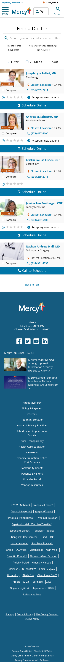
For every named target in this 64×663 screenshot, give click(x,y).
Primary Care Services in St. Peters (32, 660)
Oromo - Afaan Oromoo (43, 556)
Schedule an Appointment (32, 431)
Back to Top (32, 284)
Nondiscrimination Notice (32, 458)
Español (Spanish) (19, 530)
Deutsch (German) (21, 511)
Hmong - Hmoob (41, 562)
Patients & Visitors (32, 473)
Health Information (32, 419)
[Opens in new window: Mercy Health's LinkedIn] (45, 341)
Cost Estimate (32, 462)
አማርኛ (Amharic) (20, 505)
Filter (14, 62)
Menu (5, 13)
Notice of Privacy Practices (32, 425)
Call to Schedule (34, 270)
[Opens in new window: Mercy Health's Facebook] (19, 341)
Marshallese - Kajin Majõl (44, 549)
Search (58, 14)
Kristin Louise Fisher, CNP (43, 160)
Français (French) (43, 505)
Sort (55, 62)
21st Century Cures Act (47, 614)
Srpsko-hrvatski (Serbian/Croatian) (32, 524)
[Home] (21, 11)
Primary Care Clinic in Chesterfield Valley (32, 651)
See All (30, 352)
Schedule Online (34, 105)
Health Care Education (32, 446)
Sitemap (10, 614)
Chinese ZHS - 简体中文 (22, 568)
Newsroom (32, 452)
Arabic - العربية (21, 581)
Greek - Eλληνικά (16, 549)
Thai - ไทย (28, 575)
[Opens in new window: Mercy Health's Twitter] (28, 341)
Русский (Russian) (47, 517)
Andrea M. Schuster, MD (42, 116)
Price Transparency (32, 441)
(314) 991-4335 (39, 263)
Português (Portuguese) (20, 517)
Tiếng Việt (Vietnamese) (24, 536)
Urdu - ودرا (13, 575)
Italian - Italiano (32, 594)
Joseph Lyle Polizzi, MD (41, 73)
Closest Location (41, 84)
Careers (32, 414)
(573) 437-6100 (39, 133)
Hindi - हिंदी (47, 536)
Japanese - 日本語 (43, 588)
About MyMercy (32, 402)
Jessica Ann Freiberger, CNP (44, 203)
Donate (32, 435)
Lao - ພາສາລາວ (19, 543)
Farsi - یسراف (47, 568)
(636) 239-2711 (39, 90)
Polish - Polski (21, 562)
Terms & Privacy (25, 614)
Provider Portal (32, 479)
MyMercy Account (11, 2)
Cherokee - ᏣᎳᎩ (47, 575)
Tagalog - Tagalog (44, 530)
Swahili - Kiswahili (17, 556)
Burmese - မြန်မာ (42, 581)
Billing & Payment (32, 408)
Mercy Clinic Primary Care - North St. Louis (32, 655)
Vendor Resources (32, 485)
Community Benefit (32, 468)
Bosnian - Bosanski (42, 543)
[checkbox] (3, 90)
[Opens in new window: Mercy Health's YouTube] (36, 341)
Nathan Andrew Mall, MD (43, 246)
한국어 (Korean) (44, 511)
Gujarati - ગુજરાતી (20, 588)
